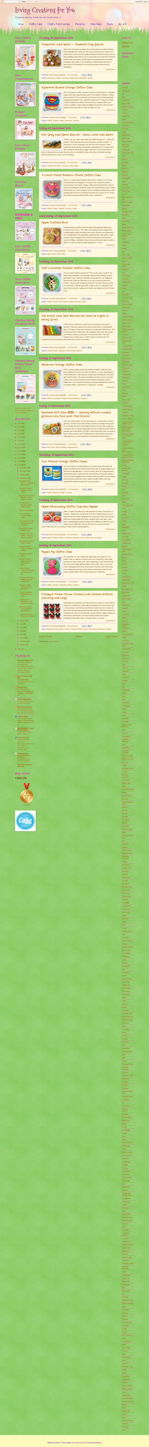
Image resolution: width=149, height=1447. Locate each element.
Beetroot (55, 538)
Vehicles (125, 1382)
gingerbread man (128, 583)
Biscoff (124, 194)
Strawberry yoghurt (126, 1234)
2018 (19, 451)
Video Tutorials (127, 1386)
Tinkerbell (125, 1310)
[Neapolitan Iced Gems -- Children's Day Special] (52, 67)
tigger (124, 1307)
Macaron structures (125, 776)
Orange (55, 120)
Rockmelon (126, 1130)
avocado (125, 129)
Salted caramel (127, 1143)
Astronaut (125, 125)
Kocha (124, 693)
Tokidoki (125, 1319)
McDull (124, 810)
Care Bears (126, 276)
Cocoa (124, 390)
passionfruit (126, 966)
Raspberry (125, 1100)
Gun (123, 602)
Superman (68, 120)
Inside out (125, 658)
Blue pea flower (127, 212)
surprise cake (127, 1257)
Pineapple (125, 1010)
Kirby (124, 684)
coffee (124, 396)
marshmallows (127, 796)
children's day (127, 338)
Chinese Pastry (127, 346)
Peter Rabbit (126, 988)
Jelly (123, 665)
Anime (124, 113)
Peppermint (126, 985)
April (21, 634)
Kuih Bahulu (126, 706)
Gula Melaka (126, 599)
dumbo (124, 511)
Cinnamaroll (126, 374)
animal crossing (127, 107)
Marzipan (125, 799)
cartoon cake (126, 282)
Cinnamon (125, 378)
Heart (124, 611)
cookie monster (127, 409)
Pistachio (125, 1023)
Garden (124, 567)
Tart (123, 1288)
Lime (123, 744)
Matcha (124, 807)
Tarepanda (125, 1284)
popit (123, 1058)
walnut (124, 1392)
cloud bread (126, 387)
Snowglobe (126, 1171)
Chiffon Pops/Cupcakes (59, 24)
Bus (123, 252)
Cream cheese (127, 419)
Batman (125, 172)
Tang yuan (125, 1281)
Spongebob (126, 1198)
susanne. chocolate (125, 1268)
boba (123, 218)
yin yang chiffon (127, 1420)
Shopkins (125, 1158)
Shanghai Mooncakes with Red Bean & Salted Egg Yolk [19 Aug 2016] (25, 711)
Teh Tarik (125, 1297)
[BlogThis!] (85, 75)
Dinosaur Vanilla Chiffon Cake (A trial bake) (25, 587)
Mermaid (125, 826)
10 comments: (73, 347)
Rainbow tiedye (127, 1096)
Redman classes (125, 1110)
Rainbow (61, 208)
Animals (125, 110)
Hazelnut (125, 608)
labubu (124, 709)
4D (123, 94)
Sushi (124, 1272)
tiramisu (125, 1313)
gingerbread (126, 580)
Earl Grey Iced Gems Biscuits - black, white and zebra (77, 135)
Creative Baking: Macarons (128, 461)
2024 (19, 430)
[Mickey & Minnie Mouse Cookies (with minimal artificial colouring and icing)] (52, 620)
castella (124, 285)
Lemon (124, 733)
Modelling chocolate (125, 857)
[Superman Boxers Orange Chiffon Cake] (52, 112)
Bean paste (126, 178)
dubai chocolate (127, 505)
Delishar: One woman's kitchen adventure (23, 755)
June (21, 627)
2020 (19, 444)
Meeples (125, 817)
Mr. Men (125, 881)
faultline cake (126, 534)
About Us (127, 42)
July (21, 624)
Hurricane (125, 641)
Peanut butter (126, 979)
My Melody (126, 890)
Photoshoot (126, 994)
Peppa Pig (62, 585)
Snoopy (124, 1168)
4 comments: (73, 298)
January (23, 645)
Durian (124, 515)
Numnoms (125, 912)
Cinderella (125, 371)
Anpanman (126, 116)
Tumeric (125, 1351)
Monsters (125, 871)
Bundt (124, 245)
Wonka (124, 1405)
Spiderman (126, 1187)
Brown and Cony (128, 227)
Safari (124, 1139)
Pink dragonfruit (127, 1017)
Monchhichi (126, 865)
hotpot (124, 637)
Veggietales (126, 1379)
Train (123, 1338)
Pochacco (125, 1036)
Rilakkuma (76, 398)
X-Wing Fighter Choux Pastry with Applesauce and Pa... (26, 571)
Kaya (124, 674)
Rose (124, 1136)
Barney (124, 165)
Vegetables (126, 1376)
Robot (124, 1124)
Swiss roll (125, 1278)
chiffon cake (126, 323)
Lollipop (124, 765)
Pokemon (125, 1042)
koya (123, 696)
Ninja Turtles (126, 906)
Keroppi (124, 680)
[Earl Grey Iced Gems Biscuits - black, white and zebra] (52, 149)
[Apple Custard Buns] (52, 245)
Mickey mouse (82, 629)
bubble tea (125, 242)
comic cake (126, 400)
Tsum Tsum (126, 1348)
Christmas (125, 362)
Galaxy (124, 564)
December (23, 468)
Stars (124, 1211)
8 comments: (72, 251)
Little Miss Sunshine (125, 752)
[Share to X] (87, 75)
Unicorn (125, 1363)
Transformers (127, 1341)
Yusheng (125, 1427)
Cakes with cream (126, 265)
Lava (123, 715)
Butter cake (126, 255)
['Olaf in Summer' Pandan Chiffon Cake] (52, 293)
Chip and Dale (127, 349)
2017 (19, 454)
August (22, 620)
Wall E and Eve (127, 1389)
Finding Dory (126, 543)
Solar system (126, 1177)
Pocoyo (124, 1039)
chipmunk (125, 352)
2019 (19, 447)
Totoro (124, 1332)
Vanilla (90, 78)
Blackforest (126, 205)
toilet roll (125, 1316)
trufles (124, 1345)
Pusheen (125, 1085)
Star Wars (125, 1208)
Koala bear (126, 690)
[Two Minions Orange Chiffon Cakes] (52, 481)
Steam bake (126, 1214)
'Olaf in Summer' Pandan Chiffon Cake (65, 268)
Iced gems (65, 78)
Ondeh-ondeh (127, 931)
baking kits (126, 150)
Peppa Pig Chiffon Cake (56, 552)
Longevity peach (128, 768)
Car (123, 272)
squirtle (124, 1205)
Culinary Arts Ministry (126, 469)
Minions (55, 492)
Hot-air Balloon (127, 634)
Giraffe (124, 586)
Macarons (80, 24)
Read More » (110, 69)
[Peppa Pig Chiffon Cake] (52, 576)
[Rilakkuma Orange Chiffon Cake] (52, 390)
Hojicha (124, 621)
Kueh (124, 699)
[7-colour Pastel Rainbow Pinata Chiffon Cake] (52, 200)
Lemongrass (126, 736)
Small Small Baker (24, 699)
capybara (125, 269)
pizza (124, 1026)
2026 (19, 423)
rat (123, 1103)
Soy (123, 1184)
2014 (19, 465)
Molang (124, 862)
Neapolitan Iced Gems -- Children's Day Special (72, 44)
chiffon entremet (127, 317)
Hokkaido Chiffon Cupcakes (125, 626)
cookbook (125, 403)
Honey (124, 631)
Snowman (125, 1174)
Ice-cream (125, 652)
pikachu (125, 1004)
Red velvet (126, 1106)
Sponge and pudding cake (126, 1194)
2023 (19, 434)
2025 (19, 427)
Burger (124, 248)
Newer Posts (45, 636)
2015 (19, 461)
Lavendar (125, 718)
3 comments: (73, 205)
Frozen (55, 302)
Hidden (124, 618)
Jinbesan (125, 671)
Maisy (124, 786)
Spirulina (125, 1190)
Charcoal (125, 301)
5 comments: (73, 395)
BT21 (124, 239)
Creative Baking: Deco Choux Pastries (128, 443)
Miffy (123, 832)
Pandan (65, 302)
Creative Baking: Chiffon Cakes (128, 423)
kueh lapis (125, 703)
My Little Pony (127, 887)
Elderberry (125, 527)
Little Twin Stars (127, 756)
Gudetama (125, 596)
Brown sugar (126, 231)
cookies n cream (128, 415)
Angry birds (126, 103)
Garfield (125, 570)
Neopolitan (125, 903)
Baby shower (126, 141)
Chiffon (49, 120)
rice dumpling (126, 1117)
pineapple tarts (127, 1013)
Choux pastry (127, 359)
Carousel (125, 279)
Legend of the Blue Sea (127, 726)
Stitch (124, 1227)
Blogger (98, 1443)
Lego (123, 730)
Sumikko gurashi (128, 1245)
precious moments (125, 1068)
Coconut (125, 393)
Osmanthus (126, 953)
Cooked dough (127, 406)
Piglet (124, 1001)
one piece (125, 937)
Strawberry (83, 78)
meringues (125, 820)
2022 (19, 437)
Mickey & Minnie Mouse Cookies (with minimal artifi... (25, 562)
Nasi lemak (126, 893)
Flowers (125, 546)
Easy (55, 351)
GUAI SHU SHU (23, 738)
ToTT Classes (127, 1335)
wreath (124, 1414)
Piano (124, 998)
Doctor (124, 486)
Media (110, 24)
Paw (123, 969)
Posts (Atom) (53, 641)
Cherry (124, 310)
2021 (19, 441)
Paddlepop (125, 956)
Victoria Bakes (22, 717)
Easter (124, 521)
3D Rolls (125, 88)
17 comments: (73, 489)
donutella (125, 492)
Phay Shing (74, 78)
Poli (123, 1045)
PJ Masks (125, 1029)
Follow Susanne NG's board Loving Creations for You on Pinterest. (24, 410)
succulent (125, 1238)
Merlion (124, 823)
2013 (19, 649)
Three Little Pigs (127, 1303)
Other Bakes (96, 24)
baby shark (126, 138)
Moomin (125, 874)
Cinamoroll (126, 368)
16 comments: (73, 534)
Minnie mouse (127, 850)
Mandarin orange (128, 789)
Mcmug (124, 813)
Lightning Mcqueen (125, 740)
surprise (125, 1254)
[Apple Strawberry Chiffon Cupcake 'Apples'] (52, 523)
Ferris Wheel (126, 540)
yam (123, 1417)
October (23, 475)
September (24, 478)
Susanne (76, 120)
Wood (124, 1408)
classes (125, 381)
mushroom (126, 884)
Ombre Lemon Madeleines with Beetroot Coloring (26, 601)
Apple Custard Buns (54, 222)
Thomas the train (128, 1300)
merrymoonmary (80, 1443)
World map (126, 1411)
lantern (124, 712)
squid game (126, 1201)
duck (123, 508)
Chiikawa (125, 334)
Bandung (125, 162)
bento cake (126, 188)
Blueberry (125, 215)
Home (21, 24)
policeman (125, 1048)
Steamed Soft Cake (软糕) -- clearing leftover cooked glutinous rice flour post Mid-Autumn (76, 414)
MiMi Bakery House (24, 707)
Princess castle (127, 1075)
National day (126, 896)
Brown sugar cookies (126, 235)
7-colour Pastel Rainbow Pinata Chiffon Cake (71, 175)
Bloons (124, 208)
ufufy (123, 1360)
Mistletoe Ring (127, 853)
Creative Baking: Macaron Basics (128, 456)
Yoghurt (124, 1424)
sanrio (124, 1149)
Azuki (124, 132)
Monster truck (127, 868)
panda (124, 960)
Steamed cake (72, 447)
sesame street (127, 1155)
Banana (124, 159)
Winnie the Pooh (128, 1401)
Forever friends (127, 554)
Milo (123, 841)
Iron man (125, 661)
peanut (124, 976)
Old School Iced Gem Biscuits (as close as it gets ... (26, 523)
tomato (124, 1329)
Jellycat (124, 668)
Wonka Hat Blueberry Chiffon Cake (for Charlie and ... (26, 579)
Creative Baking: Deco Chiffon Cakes (128, 436)
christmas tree (127, 365)
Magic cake (126, 783)
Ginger (124, 573)
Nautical (125, 900)
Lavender (125, 722)
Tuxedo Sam (126, 1357)
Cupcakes (68, 538)
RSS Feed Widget (136, 77)
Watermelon (126, 1395)
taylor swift (126, 1291)
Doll (123, 489)
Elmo (124, 530)
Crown (124, 465)
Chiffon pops (126, 326)
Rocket (124, 1127)
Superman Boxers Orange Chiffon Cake (67, 87)
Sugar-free (125, 1241)
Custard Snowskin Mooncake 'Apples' (26, 615)
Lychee (124, 772)
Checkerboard (127, 304)
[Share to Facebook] (89, 75)
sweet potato (126, 1275)
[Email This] (83, 75)
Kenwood (125, 677)
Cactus (124, 261)
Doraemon (125, 499)
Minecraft (125, 844)
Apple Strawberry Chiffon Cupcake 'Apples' (69, 507)
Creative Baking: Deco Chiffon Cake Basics (128, 429)
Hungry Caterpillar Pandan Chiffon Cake (25, 594)
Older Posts (111, 636)
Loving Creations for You (45, 10)
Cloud (124, 384)
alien (123, 97)
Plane (124, 1032)
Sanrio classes (127, 1152)
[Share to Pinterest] (91, 75)
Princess (125, 1072)
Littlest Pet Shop (128, 759)
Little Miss (125, 748)
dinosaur (125, 483)
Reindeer (125, 1114)
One (123, 934)
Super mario (126, 1248)
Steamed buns (127, 1217)
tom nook (125, 1326)
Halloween (125, 605)
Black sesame (127, 202)
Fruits (82, 538)
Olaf (60, 302)
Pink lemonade (127, 1020)
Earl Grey (57, 166)
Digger (124, 477)
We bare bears (127, 1398)
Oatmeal (125, 919)
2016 (19, 458)
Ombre (124, 928)
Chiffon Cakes (35, 24)
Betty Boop (126, 191)
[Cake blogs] (27, 806)
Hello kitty (125, 615)
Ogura (124, 922)
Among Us (126, 100)
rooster (124, 1133)
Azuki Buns (126, 135)
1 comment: (72, 117)
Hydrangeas (126, 649)
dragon (124, 502)
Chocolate (50, 78)
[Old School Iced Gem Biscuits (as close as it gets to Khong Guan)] (52, 336)
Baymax (125, 175)
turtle (123, 1354)
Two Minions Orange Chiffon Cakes (64, 461)
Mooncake (125, 877)
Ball (123, 156)
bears (124, 181)
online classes (127, 941)
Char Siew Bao (127, 298)
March (22, 638)
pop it (124, 1055)
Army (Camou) (127, 122)
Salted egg (125, 1146)
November (23, 471)
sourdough (125, 1181)
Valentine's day (127, 1367)
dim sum (125, 480)
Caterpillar (125, 295)
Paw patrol (125, 972)
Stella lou (125, 1224)
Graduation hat (127, 589)
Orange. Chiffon (127, 947)
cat (123, 291)
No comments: (73, 75)
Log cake (125, 762)
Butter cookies (64, 629)
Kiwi (123, 687)
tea (123, 1294)
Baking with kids (52, 629)
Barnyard (125, 169)
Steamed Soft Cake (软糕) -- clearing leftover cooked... (26, 535)
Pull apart (125, 1079)
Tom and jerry (127, 1322)
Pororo (124, 1061)
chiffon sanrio (126, 320)
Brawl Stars (126, 221)
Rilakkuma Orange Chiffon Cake (61, 365)
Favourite (76, 538)
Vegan (124, 1373)
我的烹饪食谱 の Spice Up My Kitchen (25, 729)
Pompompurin (127, 1051)
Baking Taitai (22, 687)
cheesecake (126, 307)
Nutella (124, 915)
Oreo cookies (127, 950)
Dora (123, 496)
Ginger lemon (127, 577)
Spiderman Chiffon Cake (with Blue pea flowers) (25, 609)
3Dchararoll (126, 91)
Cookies (58, 78)
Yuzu (124, 1430)
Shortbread (126, 1162)
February (23, 641)
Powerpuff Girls (127, 1064)
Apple (49, 254)
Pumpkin (125, 1082)
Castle (124, 288)
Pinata (61, 120)
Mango (124, 793)
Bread (54, 254)
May (21, 631)
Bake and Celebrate (125, 145)
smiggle (125, 1165)
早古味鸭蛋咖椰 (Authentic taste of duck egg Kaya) (25, 682)
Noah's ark (126, 909)
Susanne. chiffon (128, 1263)
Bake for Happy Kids (25, 660)
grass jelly (125, 592)
